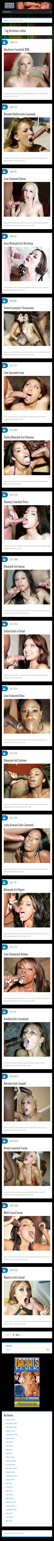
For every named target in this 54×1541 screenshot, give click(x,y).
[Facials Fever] (27, 5)
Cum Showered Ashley (16, 954)
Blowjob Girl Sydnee (15, 760)
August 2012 (10, 1480)
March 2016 (10, 1457)
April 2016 (9, 1453)
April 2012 (9, 1495)
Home (6, 20)
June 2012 (9, 1487)
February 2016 (11, 1461)
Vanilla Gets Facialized (16, 1019)
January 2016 (10, 1465)
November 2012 (11, 1468)
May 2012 (9, 1491)
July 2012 (9, 1483)
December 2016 (11, 1423)
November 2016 (11, 1427)
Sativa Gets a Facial (14, 631)
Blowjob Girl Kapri (14, 889)
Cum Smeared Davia (15, 178)
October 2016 (10, 1431)
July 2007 (9, 1513)
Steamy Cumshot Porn (16, 502)
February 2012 (11, 1502)
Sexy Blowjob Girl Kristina (18, 243)
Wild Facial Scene (13, 1212)
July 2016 (9, 1442)
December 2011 (11, 1510)
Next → (19, 1335)
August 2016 (10, 1438)
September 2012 (11, 1476)
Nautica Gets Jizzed (14, 1277)
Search (9, 1346)
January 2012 (10, 1506)
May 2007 (9, 1521)
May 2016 (9, 1450)
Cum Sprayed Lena (14, 372)
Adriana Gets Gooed (15, 1083)
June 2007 (9, 1517)
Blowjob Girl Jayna (14, 566)
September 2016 (11, 1435)
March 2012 (10, 1498)
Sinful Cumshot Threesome (19, 308)
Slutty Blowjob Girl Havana (19, 437)
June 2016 (9, 1446)
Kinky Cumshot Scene (15, 1148)
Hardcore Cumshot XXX (16, 49)
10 (13, 1335)
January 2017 (10, 1420)
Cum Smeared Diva (14, 695)
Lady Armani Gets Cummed (18, 825)
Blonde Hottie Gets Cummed (19, 114)
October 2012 (10, 1472)
